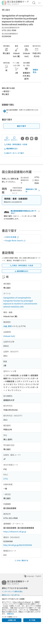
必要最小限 (12, 620)
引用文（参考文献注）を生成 (16, 144)
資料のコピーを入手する (10, 595)
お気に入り (7, 140)
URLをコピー (14, 140)
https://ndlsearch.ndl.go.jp (14, 531)
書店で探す (21, 126)
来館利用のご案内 (31, 190)
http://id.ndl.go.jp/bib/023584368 (17, 545)
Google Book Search (14, 240)
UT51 (5, 478)
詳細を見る (35, 71)
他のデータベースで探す (15, 153)
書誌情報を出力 (12, 148)
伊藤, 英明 (7, 326)
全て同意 (32, 620)
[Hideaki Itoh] (9, 336)
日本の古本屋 (11, 237)
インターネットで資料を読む (12, 591)
